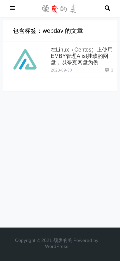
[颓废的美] (60, 8)
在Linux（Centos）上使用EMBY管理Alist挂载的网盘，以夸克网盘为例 (82, 56)
